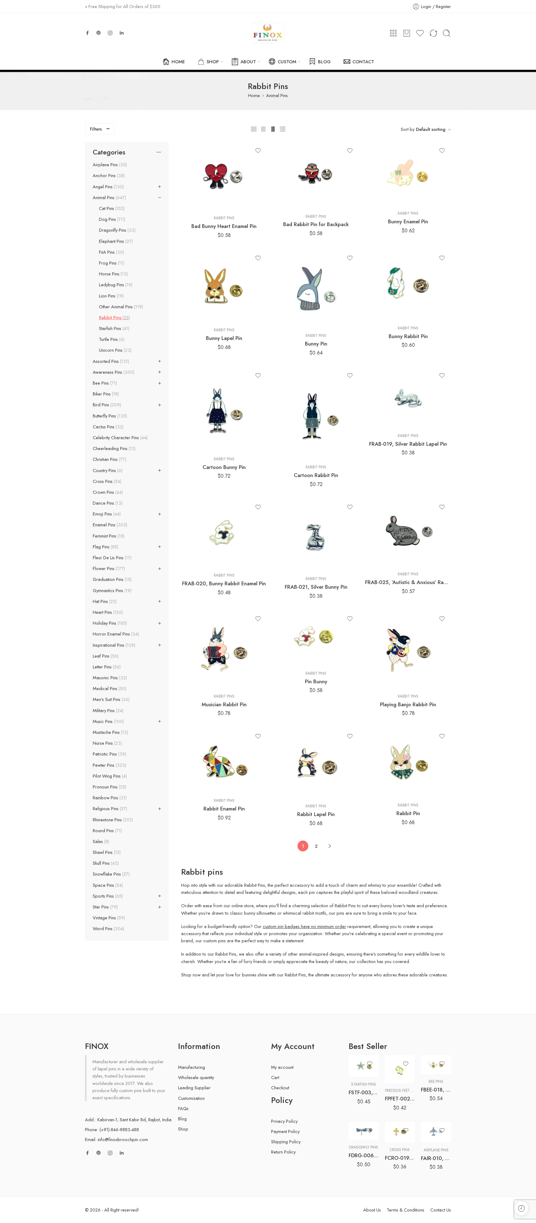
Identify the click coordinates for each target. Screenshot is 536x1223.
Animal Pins (277, 95)
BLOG (324, 61)
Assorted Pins (110, 361)
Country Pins (107, 470)
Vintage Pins (108, 918)
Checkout (280, 1087)
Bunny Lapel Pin (224, 338)
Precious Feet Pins (401, 1090)
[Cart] (406, 33)
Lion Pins (111, 296)
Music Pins (108, 721)
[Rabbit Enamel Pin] (224, 760)
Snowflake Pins (110, 874)
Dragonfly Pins (116, 230)
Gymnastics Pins (111, 590)
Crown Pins (107, 492)
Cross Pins (106, 481)
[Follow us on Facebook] (87, 32)
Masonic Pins (109, 678)
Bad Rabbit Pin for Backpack (316, 224)
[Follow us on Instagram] (110, 33)
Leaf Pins (105, 656)
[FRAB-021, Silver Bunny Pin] (316, 534)
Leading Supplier (194, 1087)
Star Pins (105, 907)
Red (365, 1121)
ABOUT (248, 61)
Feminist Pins (108, 536)
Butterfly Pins (109, 416)
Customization (191, 1098)
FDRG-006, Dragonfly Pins (364, 1155)
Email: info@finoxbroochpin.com (116, 1139)
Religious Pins (109, 809)
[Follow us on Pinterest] (98, 32)
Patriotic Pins (109, 754)
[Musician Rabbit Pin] (224, 649)
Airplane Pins (109, 165)
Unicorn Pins (114, 350)
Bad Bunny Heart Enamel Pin (224, 226)
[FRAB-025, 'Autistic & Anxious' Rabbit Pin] (408, 532)
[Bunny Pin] (316, 288)
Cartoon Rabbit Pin (316, 475)
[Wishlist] (258, 150)
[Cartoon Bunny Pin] (224, 409)
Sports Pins (107, 896)
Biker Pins (105, 394)
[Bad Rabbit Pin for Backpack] (316, 175)
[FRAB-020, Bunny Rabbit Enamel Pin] (224, 533)
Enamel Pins (109, 525)
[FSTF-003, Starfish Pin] (364, 1066)
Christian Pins (109, 459)
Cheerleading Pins (113, 448)
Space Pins (107, 885)
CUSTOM (287, 61)
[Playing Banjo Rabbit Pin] (408, 649)
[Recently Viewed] (521, 1208)
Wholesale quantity (196, 1077)
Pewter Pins (109, 765)
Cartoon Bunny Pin (224, 467)
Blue (365, 1112)
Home (254, 95)
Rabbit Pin (408, 813)
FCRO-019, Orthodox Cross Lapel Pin (400, 1158)
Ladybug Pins (115, 285)
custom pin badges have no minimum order (304, 926)
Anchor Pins (108, 175)
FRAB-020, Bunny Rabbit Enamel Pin (224, 583)
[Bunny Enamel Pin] (408, 174)
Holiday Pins (109, 623)
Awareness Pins (113, 372)
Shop (183, 1129)
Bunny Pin (316, 343)
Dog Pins (111, 219)
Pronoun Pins (109, 787)
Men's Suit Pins (110, 699)
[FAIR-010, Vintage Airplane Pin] (436, 1132)
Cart (275, 1077)
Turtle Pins (111, 339)
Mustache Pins (110, 732)
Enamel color (359, 1103)
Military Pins (107, 710)
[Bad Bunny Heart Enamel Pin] (224, 176)
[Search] (446, 33)
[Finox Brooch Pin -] (268, 33)
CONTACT (363, 61)
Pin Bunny (316, 681)
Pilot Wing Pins (109, 776)
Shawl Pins (106, 852)
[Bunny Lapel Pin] (224, 286)
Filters (96, 129)
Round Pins (107, 831)
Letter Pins (106, 667)
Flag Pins (105, 547)
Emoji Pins (106, 514)
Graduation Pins (111, 579)
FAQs (183, 1108)
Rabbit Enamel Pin (224, 808)
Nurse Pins (107, 743)
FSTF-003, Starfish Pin (364, 1092)
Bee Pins (104, 383)
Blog (182, 1118)
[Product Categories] (393, 33)
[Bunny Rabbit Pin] (408, 285)
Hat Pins (104, 601)
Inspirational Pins (113, 645)
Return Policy (283, 1152)
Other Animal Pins (120, 307)
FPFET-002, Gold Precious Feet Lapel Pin (400, 1098)
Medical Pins (109, 688)
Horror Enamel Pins (115, 634)
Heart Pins (107, 612)
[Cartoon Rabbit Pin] (316, 413)
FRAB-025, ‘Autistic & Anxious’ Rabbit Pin (408, 582)
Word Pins (108, 929)
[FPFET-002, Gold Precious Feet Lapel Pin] (400, 1069)
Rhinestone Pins (112, 820)
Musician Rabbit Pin (224, 704)
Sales (100, 841)
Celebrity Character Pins (119, 438)
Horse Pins (113, 274)
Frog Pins (111, 263)
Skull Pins (105, 863)
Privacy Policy (284, 1121)
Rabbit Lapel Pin (316, 814)
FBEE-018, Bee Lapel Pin (436, 1089)
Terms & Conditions (405, 1210)
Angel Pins (108, 187)
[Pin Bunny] (316, 638)
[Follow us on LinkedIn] (121, 32)
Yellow (365, 1131)
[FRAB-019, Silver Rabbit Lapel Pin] (408, 397)
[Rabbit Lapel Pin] (316, 763)
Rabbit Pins (224, 218)
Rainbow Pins (109, 798)
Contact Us (440, 1210)
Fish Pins (111, 252)
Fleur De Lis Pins (111, 558)
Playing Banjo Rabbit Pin (408, 704)
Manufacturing (191, 1067)
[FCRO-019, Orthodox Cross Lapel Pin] (400, 1132)
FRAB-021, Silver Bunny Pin (316, 587)
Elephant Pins (115, 241)
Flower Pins (108, 568)
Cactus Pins (107, 427)
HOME (178, 61)
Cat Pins (111, 208)
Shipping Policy (286, 1141)
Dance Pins (107, 503)
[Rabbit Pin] (408, 763)
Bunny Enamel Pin (408, 221)
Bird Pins (106, 405)
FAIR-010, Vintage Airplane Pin (436, 1158)
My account (282, 1067)
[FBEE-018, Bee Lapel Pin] (436, 1064)
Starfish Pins (113, 328)
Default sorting (430, 129)
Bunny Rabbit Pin (408, 336)
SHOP (213, 61)
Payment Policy (285, 1131)
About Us (372, 1210)
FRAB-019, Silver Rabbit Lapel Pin (408, 444)
